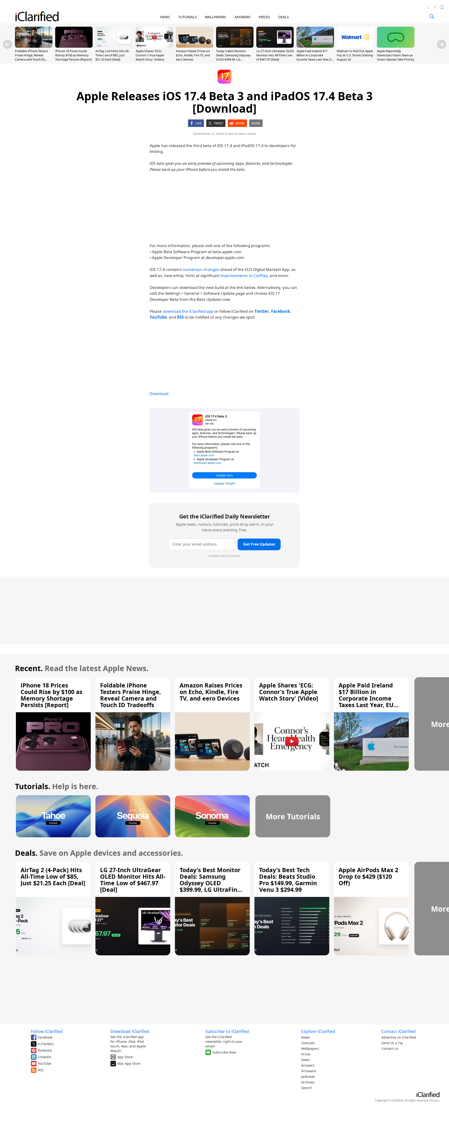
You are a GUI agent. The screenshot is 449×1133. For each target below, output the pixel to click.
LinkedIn (44, 1057)
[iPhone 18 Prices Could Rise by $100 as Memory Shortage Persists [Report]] (74, 46)
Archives (308, 1082)
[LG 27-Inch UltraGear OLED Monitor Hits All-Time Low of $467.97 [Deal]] (275, 46)
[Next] (441, 44)
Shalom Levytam (247, 133)
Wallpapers (310, 1048)
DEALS (283, 16)
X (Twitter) (46, 1044)
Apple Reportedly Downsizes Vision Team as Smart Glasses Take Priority (395, 55)
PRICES (264, 16)
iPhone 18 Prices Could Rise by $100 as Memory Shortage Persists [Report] (73, 55)
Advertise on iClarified (398, 1037)
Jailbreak (308, 1076)
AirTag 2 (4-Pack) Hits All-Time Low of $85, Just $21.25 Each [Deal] (112, 55)
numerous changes (201, 269)
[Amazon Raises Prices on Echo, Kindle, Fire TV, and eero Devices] (194, 46)
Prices (306, 1054)
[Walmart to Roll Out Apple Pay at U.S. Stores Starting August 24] (355, 46)
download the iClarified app (188, 311)
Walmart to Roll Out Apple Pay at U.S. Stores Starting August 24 (355, 55)
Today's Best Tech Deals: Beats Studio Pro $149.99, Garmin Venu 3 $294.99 (288, 879)
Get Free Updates (259, 544)
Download (159, 393)
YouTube (44, 1063)
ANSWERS (242, 16)
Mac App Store (128, 1063)
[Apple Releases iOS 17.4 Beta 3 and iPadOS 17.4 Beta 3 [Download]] (224, 450)
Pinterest (45, 1050)
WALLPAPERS (215, 16)
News (305, 1037)
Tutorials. (32, 786)
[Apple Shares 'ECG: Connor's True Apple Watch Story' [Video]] (154, 46)
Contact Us (389, 1048)
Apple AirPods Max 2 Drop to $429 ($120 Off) (368, 876)
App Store (125, 1057)
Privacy (434, 1100)
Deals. (26, 853)
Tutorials (308, 1043)
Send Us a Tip (392, 1043)
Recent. (29, 668)
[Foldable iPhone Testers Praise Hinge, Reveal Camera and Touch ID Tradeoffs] (33, 46)
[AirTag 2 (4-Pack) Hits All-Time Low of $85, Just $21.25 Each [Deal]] (114, 46)
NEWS (165, 16)
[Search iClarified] (431, 16)
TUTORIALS (187, 16)
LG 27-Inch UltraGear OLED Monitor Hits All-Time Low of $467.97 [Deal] (275, 55)
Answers (308, 1065)
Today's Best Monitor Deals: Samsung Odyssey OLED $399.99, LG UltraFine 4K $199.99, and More (233, 59)
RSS (41, 1070)
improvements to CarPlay (244, 275)
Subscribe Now (224, 1052)
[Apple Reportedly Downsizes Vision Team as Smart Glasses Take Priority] (395, 46)
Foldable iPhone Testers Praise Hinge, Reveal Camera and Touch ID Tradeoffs (31, 57)
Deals (305, 1059)
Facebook (45, 1037)
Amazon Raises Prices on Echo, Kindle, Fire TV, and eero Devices (193, 55)
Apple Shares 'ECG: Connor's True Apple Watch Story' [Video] (150, 55)
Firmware (308, 1071)
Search (306, 1088)
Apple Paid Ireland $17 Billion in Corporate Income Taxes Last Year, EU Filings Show (315, 57)
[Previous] (7, 44)
